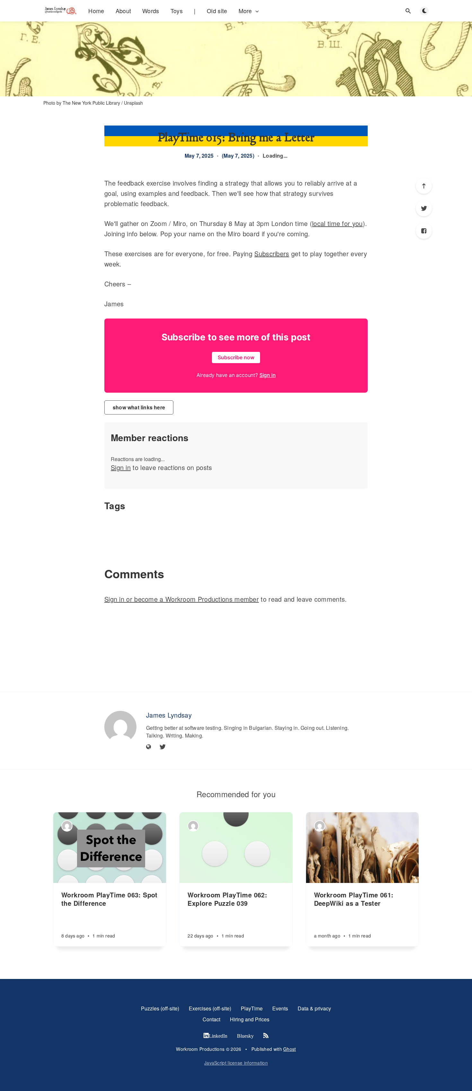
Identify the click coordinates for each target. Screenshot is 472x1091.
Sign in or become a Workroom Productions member (181, 599)
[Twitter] (424, 208)
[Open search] (408, 11)
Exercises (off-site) (210, 1008)
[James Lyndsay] (120, 727)
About (123, 10)
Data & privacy (314, 1008)
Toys (176, 10)
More (245, 10)
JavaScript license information (236, 1063)
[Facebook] (424, 231)
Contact (211, 1019)
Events (280, 1008)
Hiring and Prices (249, 1019)
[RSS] (265, 1036)
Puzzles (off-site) (160, 1008)
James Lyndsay (169, 715)
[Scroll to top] (424, 186)
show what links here (139, 407)
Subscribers (271, 253)
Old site (217, 10)
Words (150, 10)
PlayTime (252, 1008)
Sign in (121, 467)
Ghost (289, 1049)
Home (96, 10)
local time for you (337, 223)
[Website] (148, 747)
